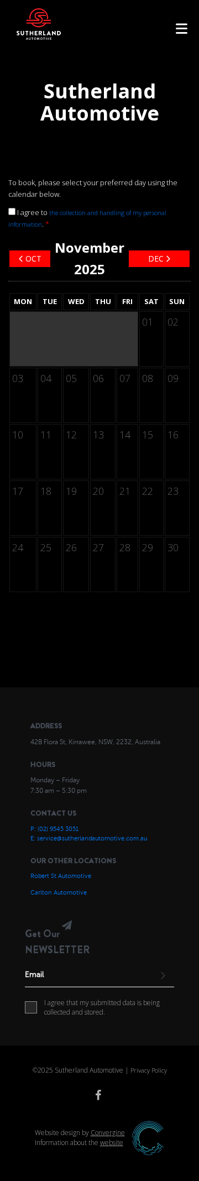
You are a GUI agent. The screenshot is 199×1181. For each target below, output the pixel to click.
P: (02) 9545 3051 (54, 829)
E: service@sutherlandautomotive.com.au (88, 838)
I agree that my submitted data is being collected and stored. (102, 1008)
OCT (33, 258)
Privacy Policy (148, 1070)
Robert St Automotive (60, 876)
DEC (156, 258)
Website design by (80, 1132)
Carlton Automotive (58, 892)
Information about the (79, 1142)
